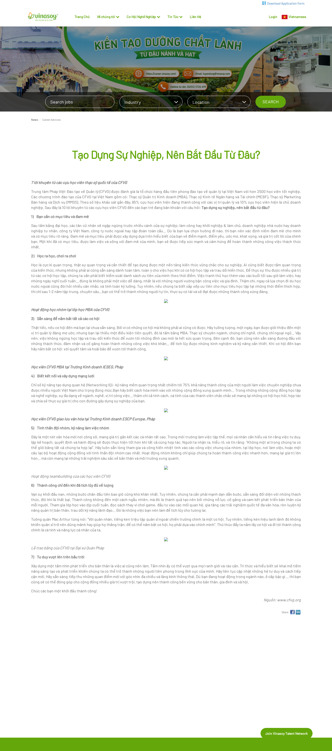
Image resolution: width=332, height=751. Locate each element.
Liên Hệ (195, 17)
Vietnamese (297, 17)
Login (273, 17)
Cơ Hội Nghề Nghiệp (141, 17)
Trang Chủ (82, 17)
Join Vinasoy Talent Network (286, 733)
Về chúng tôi (106, 17)
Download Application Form (286, 3)
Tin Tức (172, 17)
